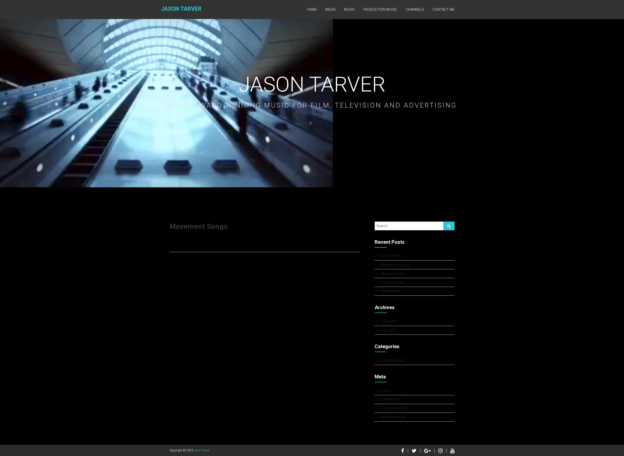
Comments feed (394, 408)
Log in (386, 390)
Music (349, 9)
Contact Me (444, 9)
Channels (415, 9)
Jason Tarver (181, 9)
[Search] (449, 226)
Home (312, 9)
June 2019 (389, 321)
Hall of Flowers (393, 282)
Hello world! (390, 256)
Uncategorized (393, 360)
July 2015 (388, 330)
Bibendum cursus (395, 265)
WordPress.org (393, 417)
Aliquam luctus (393, 273)
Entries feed (391, 399)
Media (330, 9)
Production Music (380, 9)
